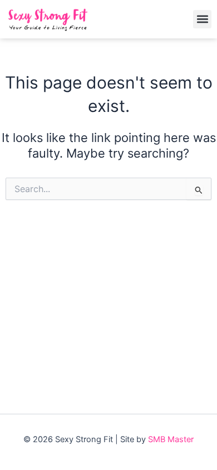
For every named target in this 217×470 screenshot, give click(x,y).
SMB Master (171, 439)
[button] (202, 19)
